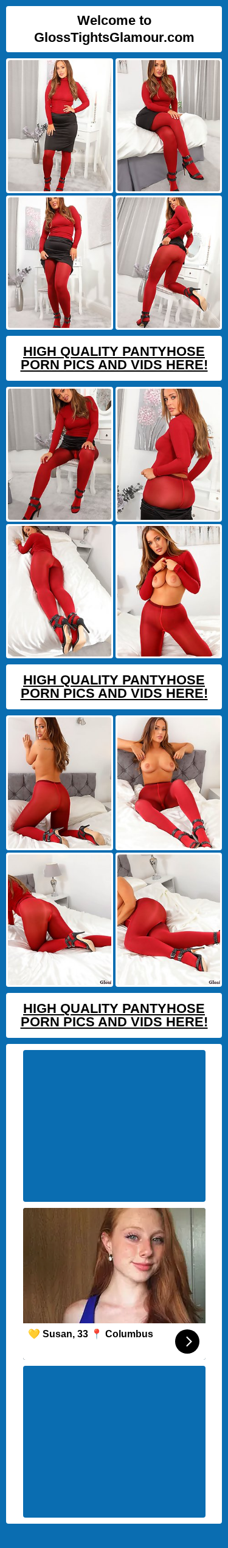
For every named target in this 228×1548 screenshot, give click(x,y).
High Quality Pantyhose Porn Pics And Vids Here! (114, 358)
